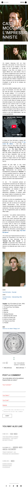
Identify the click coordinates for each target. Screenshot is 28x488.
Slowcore (22, 364)
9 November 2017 (7, 447)
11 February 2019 (7, 19)
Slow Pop (16, 364)
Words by (17, 19)
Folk (26, 19)
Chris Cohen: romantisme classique (7, 465)
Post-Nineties (12, 449)
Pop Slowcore (20, 362)
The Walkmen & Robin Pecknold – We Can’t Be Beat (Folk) (10, 438)
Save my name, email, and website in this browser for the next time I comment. (14, 410)
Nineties (5, 449)
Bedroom (15, 447)
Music (15, 433)
